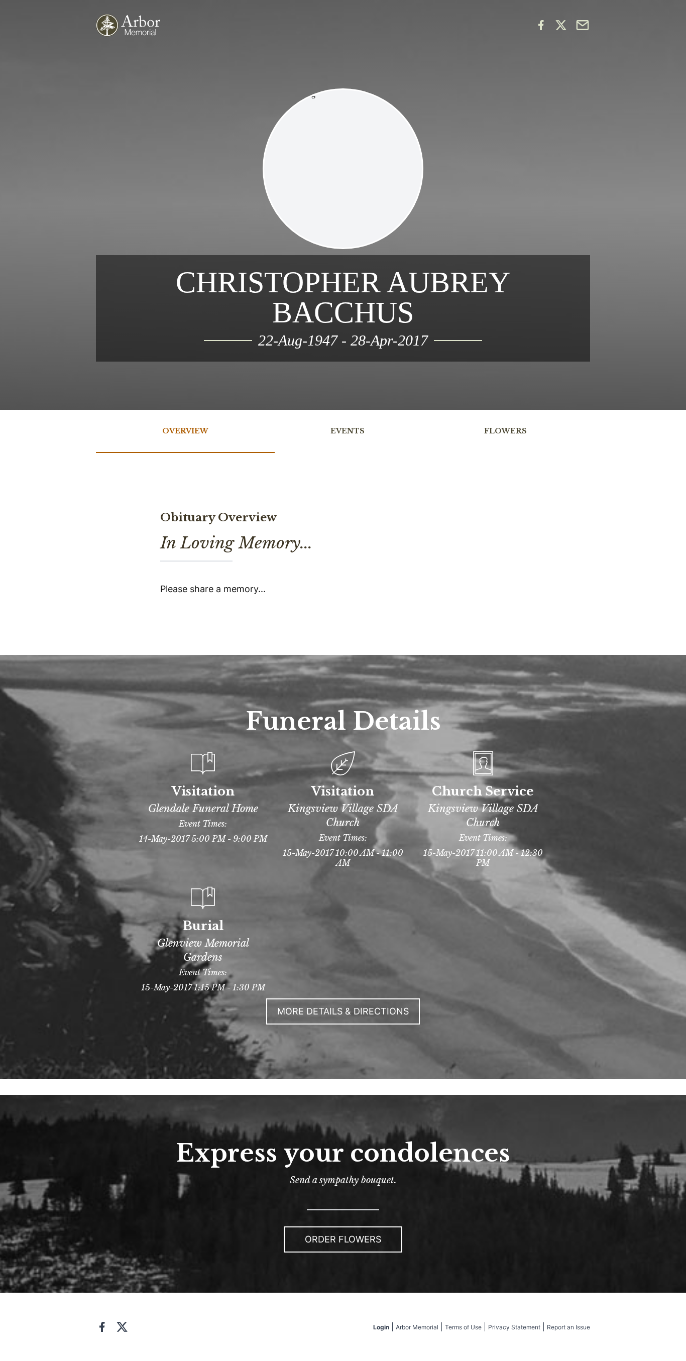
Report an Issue (568, 1327)
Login (381, 1327)
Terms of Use (463, 1327)
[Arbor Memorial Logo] (128, 25)
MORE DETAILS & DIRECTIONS (343, 1011)
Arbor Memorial (417, 1327)
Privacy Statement (514, 1327)
